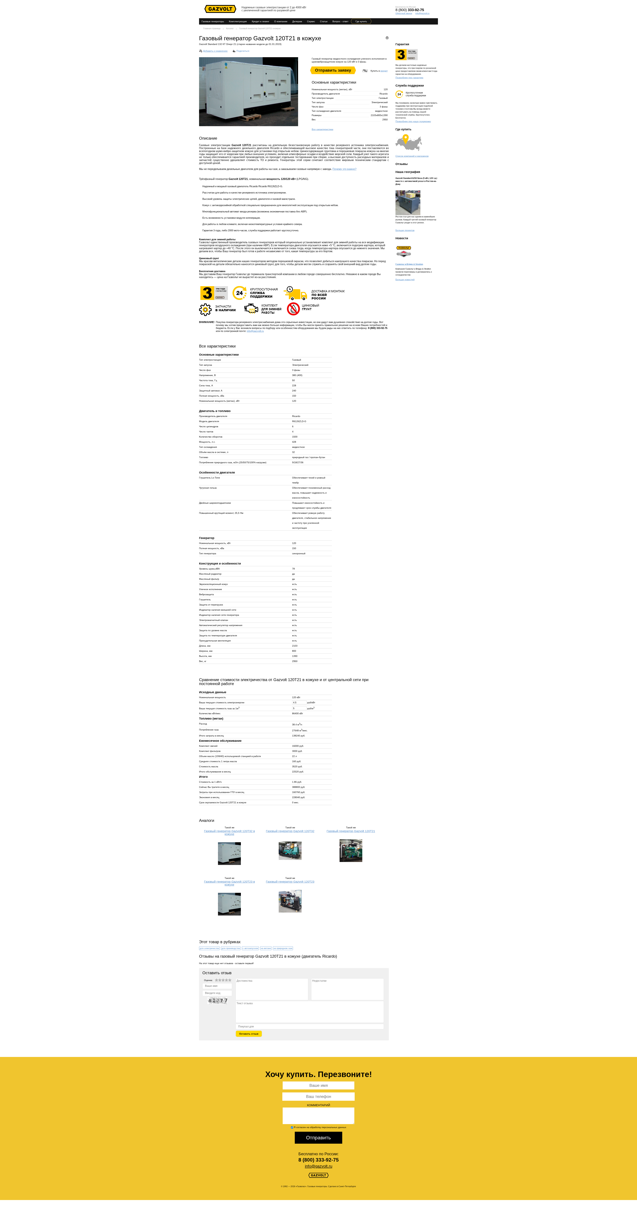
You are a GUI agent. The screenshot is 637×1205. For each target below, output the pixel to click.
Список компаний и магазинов (411, 156)
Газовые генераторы (213, 21)
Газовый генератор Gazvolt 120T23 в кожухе (229, 883)
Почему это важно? (344, 169)
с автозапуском (250, 948)
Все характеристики (322, 129)
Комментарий (318, 1105)
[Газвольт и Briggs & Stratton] (403, 258)
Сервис (311, 21)
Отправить (318, 1137)
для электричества (209, 948)
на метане (266, 948)
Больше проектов (404, 230)
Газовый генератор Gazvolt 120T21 (351, 831)
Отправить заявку (333, 70)
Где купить (361, 21)
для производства (231, 948)
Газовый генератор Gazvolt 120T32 (290, 831)
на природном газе (283, 948)
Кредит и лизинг (260, 21)
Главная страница (211, 28)
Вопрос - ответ (340, 21)
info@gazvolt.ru (422, 13)
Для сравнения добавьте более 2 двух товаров (225, 54)
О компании (280, 21)
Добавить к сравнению (215, 51)
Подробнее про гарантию (409, 77)
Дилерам (297, 21)
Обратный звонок (403, 13)
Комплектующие (238, 21)
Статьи (323, 21)
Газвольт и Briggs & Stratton (409, 264)
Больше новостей (405, 279)
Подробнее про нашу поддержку (413, 121)
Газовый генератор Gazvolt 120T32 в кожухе (229, 833)
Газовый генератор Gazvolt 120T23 (290, 881)
